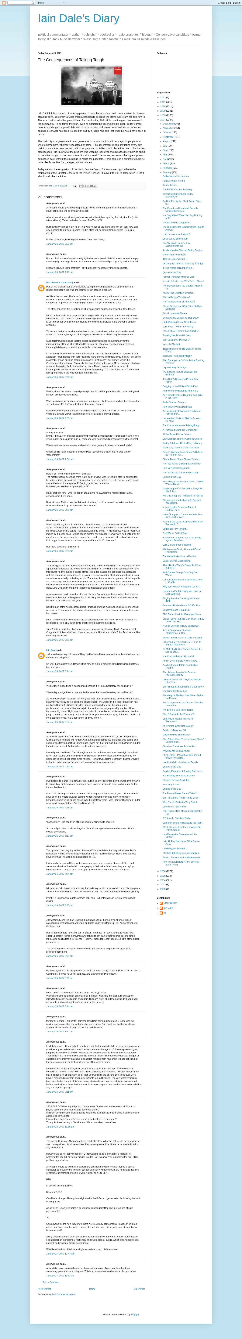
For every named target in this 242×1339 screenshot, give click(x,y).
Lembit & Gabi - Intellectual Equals (180, 762)
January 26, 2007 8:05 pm (59, 956)
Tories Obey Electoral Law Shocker (181, 331)
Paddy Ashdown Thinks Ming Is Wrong (182, 443)
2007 (163, 119)
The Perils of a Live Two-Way (177, 189)
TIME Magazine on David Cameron (181, 447)
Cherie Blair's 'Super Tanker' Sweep (181, 459)
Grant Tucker (170, 903)
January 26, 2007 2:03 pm (59, 244)
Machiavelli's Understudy (60, 282)
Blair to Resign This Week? (176, 297)
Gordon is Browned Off (174, 730)
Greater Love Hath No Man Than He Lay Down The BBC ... (183, 620)
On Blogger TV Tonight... (175, 529)
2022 (163, 97)
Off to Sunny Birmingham (175, 238)
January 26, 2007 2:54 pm (59, 459)
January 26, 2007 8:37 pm (59, 1031)
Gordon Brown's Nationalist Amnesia (181, 857)
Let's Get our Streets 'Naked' (177, 544)
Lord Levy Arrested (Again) (176, 234)
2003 (163, 884)
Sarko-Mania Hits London (176, 176)
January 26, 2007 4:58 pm (59, 807)
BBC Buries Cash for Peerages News (182, 614)
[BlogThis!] (84, 186)
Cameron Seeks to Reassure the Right (182, 822)
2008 (163, 115)
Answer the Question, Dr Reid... (179, 293)
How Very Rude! (171, 784)
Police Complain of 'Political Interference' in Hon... (177, 631)
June (166, 150)
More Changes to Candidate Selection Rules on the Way (182, 515)
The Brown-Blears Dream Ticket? (180, 793)
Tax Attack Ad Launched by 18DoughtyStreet (176, 244)
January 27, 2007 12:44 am (60, 1253)
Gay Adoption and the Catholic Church (182, 439)
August (167, 141)
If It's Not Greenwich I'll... (175, 259)
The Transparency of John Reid (179, 301)
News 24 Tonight (171, 344)
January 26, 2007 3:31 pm (59, 640)
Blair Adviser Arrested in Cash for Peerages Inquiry (179, 673)
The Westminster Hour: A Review (179, 556)
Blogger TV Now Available (176, 780)
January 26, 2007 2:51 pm (59, 418)
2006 (163, 871)
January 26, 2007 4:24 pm (59, 766)
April (165, 159)
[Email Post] (74, 186)
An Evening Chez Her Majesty (178, 726)
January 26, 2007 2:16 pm (59, 272)
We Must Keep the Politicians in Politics (183, 495)
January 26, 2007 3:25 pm (59, 551)
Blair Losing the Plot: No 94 (177, 340)
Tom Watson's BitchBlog (175, 533)
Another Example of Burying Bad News (182, 771)
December (168, 123)
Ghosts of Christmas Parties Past (179, 746)
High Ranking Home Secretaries (179, 322)
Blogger (135, 1314)
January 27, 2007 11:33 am (60, 1275)
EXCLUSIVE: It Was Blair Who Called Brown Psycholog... (182, 756)
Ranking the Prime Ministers (177, 335)
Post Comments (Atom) (63, 1294)
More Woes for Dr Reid (174, 254)
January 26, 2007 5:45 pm (59, 905)
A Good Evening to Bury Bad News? (181, 626)
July (165, 146)
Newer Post (45, 1289)
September (169, 137)
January (167, 172)
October (167, 132)
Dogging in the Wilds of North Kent (180, 386)
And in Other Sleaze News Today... (180, 660)
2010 (163, 106)
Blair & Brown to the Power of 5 (178, 714)
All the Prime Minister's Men (177, 434)
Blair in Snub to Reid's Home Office (181, 797)
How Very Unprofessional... (176, 468)
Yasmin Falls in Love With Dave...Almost (183, 281)
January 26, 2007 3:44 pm (59, 671)
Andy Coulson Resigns (174, 402)
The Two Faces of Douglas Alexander (182, 463)
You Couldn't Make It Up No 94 (178, 656)
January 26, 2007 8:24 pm (59, 1006)
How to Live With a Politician (177, 407)
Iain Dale (51, 650)
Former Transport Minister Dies (178, 277)
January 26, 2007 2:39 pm (59, 377)
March (166, 163)
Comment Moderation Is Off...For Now (182, 605)
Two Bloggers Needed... (175, 848)
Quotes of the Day (172, 272)
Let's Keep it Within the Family (178, 326)
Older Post (139, 1289)
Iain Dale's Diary (78, 18)
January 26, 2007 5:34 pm (59, 874)
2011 (163, 102)
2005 (163, 876)
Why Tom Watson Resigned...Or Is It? (181, 586)
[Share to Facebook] (91, 186)
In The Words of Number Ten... (178, 268)
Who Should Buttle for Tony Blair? (180, 802)
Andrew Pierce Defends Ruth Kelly (180, 390)
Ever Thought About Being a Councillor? (183, 686)
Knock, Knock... (170, 185)
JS (165, 912)
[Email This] (81, 186)
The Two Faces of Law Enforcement (181, 472)
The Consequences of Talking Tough (181, 425)
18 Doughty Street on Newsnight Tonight (183, 263)
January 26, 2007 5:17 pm (59, 836)
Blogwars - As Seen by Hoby (177, 356)
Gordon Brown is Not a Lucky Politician (182, 637)
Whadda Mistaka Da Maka (176, 750)
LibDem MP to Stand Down (176, 734)
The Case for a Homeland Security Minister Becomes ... (180, 209)
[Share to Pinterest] (95, 186)
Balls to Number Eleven (175, 313)
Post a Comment (51, 1282)
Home (92, 1289)
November (168, 128)
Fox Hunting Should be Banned (179, 775)
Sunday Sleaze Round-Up (176, 610)
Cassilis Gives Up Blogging (177, 561)
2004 (163, 880)
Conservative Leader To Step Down (181, 317)
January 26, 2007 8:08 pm (59, 978)
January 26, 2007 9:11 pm (59, 1092)
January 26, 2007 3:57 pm (59, 722)
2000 (163, 889)
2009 (163, 111)
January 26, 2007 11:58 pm (60, 1126)
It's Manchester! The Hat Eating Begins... (183, 250)
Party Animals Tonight (174, 180)
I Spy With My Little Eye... (175, 367)
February (168, 168)
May (165, 154)
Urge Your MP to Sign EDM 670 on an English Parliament (182, 643)
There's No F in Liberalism (176, 222)
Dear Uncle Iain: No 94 (174, 806)
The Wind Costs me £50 (175, 691)
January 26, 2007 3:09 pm (59, 510)
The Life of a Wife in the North (178, 710)
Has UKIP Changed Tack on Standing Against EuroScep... (182, 539)
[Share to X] (88, 186)
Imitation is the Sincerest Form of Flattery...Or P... (179, 508)
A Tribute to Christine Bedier (177, 818)
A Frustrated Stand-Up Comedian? (180, 430)
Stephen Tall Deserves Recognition (181, 853)
